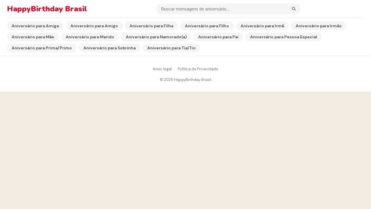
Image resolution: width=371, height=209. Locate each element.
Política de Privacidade (198, 68)
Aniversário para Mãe (33, 36)
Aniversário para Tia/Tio (171, 48)
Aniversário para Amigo (94, 25)
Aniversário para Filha (151, 25)
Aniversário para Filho (207, 25)
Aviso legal (162, 68)
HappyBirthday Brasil (47, 9)
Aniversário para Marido (90, 36)
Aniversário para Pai (218, 36)
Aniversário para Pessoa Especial (283, 36)
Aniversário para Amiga (35, 25)
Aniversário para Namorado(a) (156, 36)
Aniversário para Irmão (319, 25)
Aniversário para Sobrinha (109, 48)
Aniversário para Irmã (262, 25)
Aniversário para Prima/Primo (42, 48)
